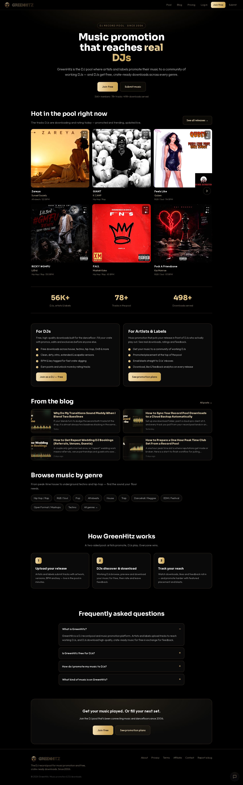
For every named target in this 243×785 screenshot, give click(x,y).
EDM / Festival (171, 498)
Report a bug (205, 757)
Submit (233, 4)
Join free (218, 4)
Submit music (133, 86)
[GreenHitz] (19, 5)
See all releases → (197, 120)
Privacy (155, 757)
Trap (124, 498)
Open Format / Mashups (47, 507)
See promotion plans (144, 376)
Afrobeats (93, 498)
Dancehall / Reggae (145, 498)
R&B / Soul (62, 498)
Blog (179, 4)
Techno (72, 507)
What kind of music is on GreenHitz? (84, 679)
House (110, 498)
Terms (166, 757)
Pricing (191, 4)
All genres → (91, 507)
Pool (168, 4)
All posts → (206, 402)
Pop (78, 498)
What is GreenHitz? (74, 629)
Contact (189, 757)
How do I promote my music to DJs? (84, 666)
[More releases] (207, 191)
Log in (204, 4)
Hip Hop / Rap (41, 498)
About (144, 757)
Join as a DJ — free (51, 376)
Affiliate (177, 757)
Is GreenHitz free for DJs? (78, 653)
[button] (84, 183)
